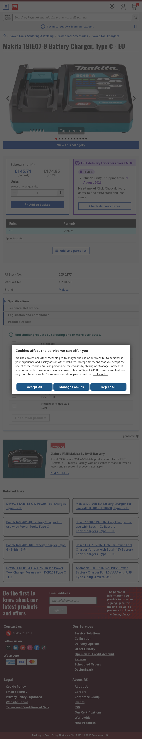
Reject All (108, 387)
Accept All (34, 387)
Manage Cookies (71, 387)
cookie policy (100, 374)
